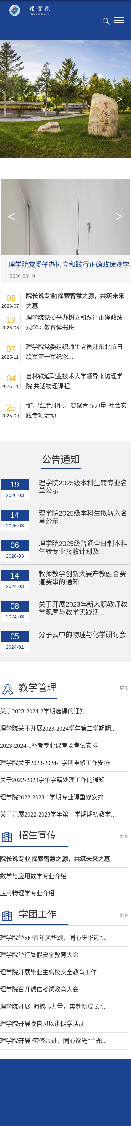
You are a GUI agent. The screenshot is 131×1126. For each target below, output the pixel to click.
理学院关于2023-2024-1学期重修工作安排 (55, 763)
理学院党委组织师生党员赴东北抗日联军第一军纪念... (74, 352)
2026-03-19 (22, 276)
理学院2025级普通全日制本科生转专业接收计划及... (83, 547)
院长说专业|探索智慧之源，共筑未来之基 (75, 301)
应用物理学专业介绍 (27, 893)
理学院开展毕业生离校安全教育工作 (48, 972)
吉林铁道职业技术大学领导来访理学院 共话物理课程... (74, 381)
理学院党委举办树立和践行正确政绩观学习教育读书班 (74, 322)
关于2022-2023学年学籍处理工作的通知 (52, 780)
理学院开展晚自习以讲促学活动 (42, 1023)
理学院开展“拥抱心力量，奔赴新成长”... (53, 1006)
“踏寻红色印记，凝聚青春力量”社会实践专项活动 (76, 410)
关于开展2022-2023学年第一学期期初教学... (58, 814)
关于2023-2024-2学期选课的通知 (43, 711)
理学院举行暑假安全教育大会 (39, 955)
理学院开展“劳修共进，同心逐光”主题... (53, 1041)
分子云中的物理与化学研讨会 (82, 635)
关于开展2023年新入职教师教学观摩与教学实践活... (83, 608)
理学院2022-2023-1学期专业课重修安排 (52, 797)
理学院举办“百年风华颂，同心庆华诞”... (53, 938)
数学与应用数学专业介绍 (33, 876)
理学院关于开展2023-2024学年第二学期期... (58, 728)
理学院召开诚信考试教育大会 (39, 989)
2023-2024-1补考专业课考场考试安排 (49, 745)
